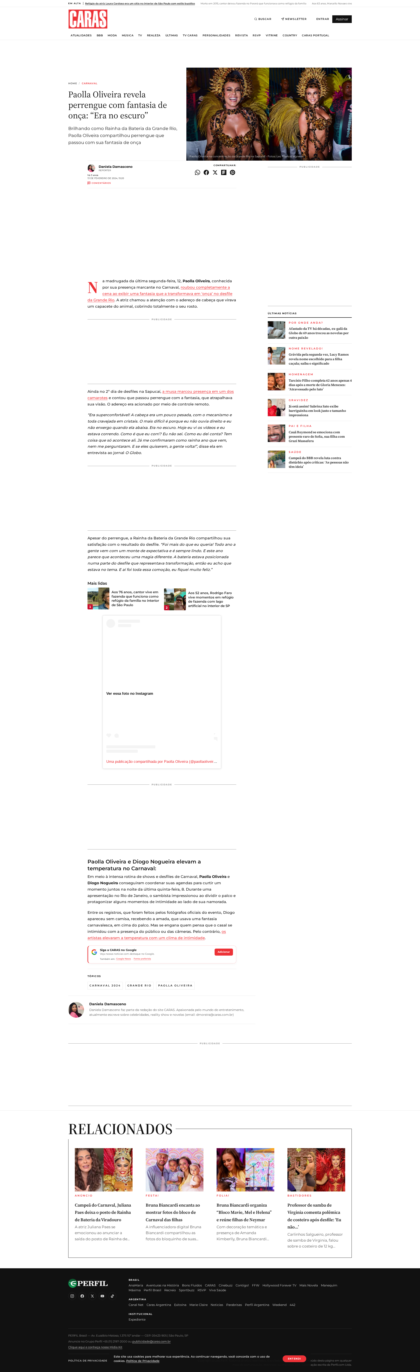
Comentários (101, 183)
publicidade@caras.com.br (151, 1341)
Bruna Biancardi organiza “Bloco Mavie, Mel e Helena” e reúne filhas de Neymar (244, 1212)
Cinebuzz (226, 1285)
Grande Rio (139, 985)
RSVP (257, 35)
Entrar (322, 19)
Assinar (342, 19)
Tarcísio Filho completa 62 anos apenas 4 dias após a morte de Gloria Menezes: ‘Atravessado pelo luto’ (320, 385)
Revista (241, 35)
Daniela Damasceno (116, 167)
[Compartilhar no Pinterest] (232, 172)
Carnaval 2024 (105, 985)
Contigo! (242, 1285)
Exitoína (180, 1305)
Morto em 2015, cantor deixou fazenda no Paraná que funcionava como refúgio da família (253, 3)
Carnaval (90, 83)
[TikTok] (112, 1296)
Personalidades (216, 35)
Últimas (171, 35)
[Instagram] (72, 1296)
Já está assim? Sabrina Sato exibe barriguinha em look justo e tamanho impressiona (317, 411)
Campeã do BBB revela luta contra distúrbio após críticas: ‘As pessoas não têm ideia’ (319, 462)
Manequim (329, 1285)
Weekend (279, 1305)
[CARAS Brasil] (88, 19)
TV (140, 35)
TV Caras (190, 35)
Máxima (135, 1290)
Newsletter (296, 19)
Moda (112, 35)
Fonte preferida (142, 958)
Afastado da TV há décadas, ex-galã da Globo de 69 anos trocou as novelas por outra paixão (319, 333)
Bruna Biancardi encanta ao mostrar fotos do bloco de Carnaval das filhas (173, 1212)
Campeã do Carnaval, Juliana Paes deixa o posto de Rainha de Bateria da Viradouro (103, 1212)
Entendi (294, 1358)
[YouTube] (102, 1296)
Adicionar (224, 951)
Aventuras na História (162, 1285)
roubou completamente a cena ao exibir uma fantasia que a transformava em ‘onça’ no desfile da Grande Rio (160, 293)
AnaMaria (136, 1285)
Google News (123, 958)
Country (290, 35)
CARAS (210, 1285)
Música (128, 35)
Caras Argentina (159, 1305)
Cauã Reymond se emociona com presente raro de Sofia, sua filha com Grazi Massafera (317, 436)
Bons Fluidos (192, 1285)
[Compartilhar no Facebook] (206, 172)
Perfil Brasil (152, 1290)
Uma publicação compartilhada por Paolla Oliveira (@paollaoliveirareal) (164, 762)
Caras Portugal (315, 35)
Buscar (264, 19)
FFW (255, 1285)
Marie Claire (198, 1305)
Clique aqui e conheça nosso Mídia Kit (95, 1347)
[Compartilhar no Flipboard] (224, 172)
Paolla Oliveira (175, 985)
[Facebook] (82, 1296)
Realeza (154, 35)
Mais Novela (308, 1285)
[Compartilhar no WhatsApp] (197, 172)
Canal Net (136, 1305)
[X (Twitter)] (92, 1296)
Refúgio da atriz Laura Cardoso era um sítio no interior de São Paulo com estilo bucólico (140, 3)
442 (292, 1305)
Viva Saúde (217, 1290)
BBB (100, 35)
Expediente (137, 1319)
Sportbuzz (186, 1290)
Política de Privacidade (87, 1360)
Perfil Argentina (257, 1305)
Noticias (217, 1305)
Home (72, 83)
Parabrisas (234, 1305)
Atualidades (81, 35)
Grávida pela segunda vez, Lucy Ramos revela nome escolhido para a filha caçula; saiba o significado (319, 359)
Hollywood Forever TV (279, 1285)
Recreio (170, 1290)
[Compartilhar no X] (215, 172)
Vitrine (272, 35)
